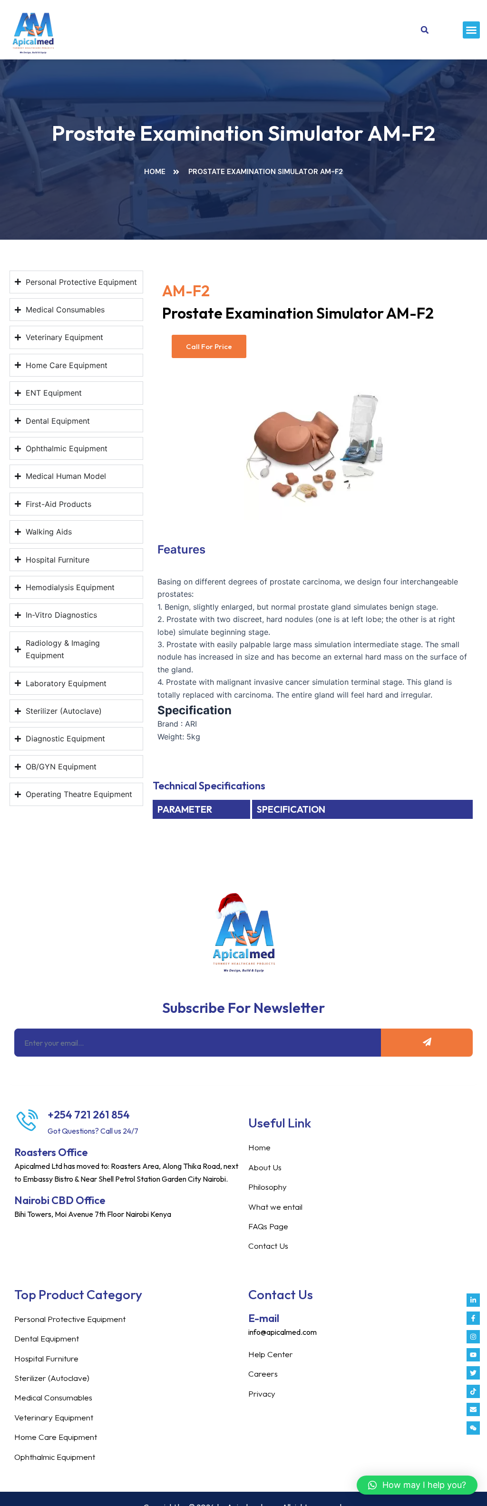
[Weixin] (473, 1428)
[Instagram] (473, 1336)
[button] (471, 30)
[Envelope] (473, 1409)
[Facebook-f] (473, 1318)
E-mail (263, 1318)
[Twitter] (473, 1373)
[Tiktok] (473, 1391)
